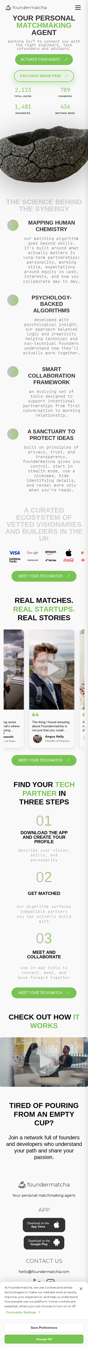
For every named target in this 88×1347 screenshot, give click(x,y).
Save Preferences (44, 1327)
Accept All (44, 1339)
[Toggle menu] (78, 8)
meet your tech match (40, 576)
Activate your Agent (40, 59)
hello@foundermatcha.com (44, 1272)
